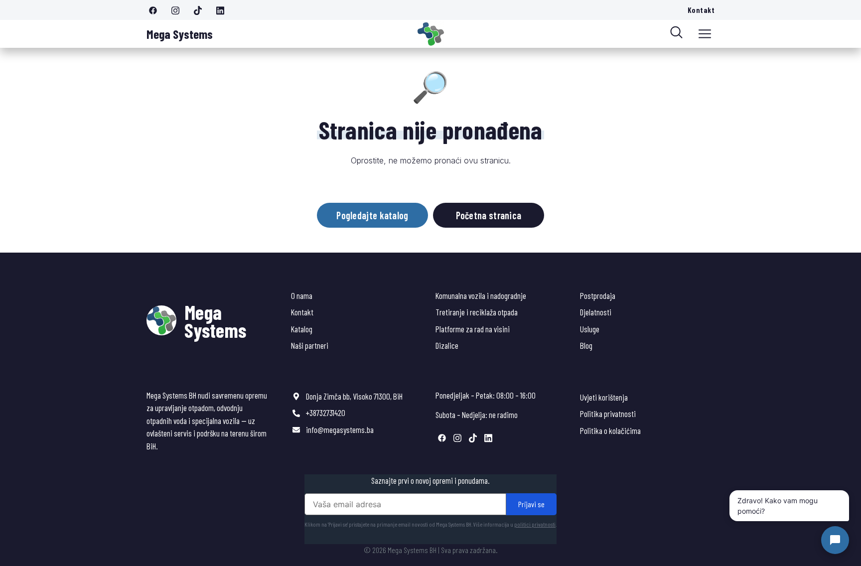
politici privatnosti (535, 524)
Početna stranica (489, 215)
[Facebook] (156, 9)
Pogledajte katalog (372, 215)
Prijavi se (531, 504)
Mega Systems (179, 33)
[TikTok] (201, 9)
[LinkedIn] (223, 9)
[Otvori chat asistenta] (835, 540)
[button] (705, 33)
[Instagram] (178, 9)
